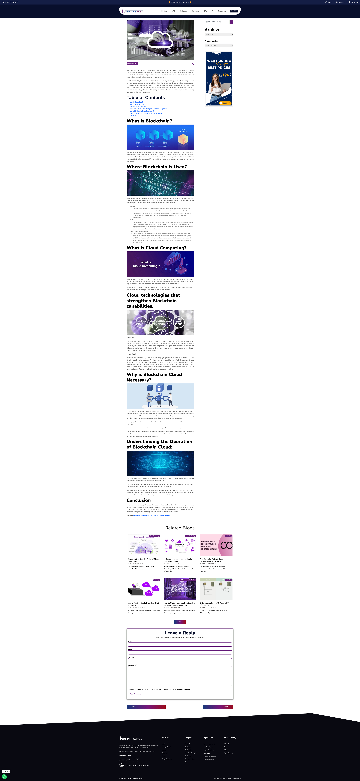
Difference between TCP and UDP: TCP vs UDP (214, 604)
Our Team (188, 747)
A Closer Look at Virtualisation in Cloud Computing (178, 560)
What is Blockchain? (136, 102)
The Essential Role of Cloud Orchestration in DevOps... (212, 560)
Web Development (209, 744)
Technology (156, 536)
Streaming (195, 11)
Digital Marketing (209, 750)
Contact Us (341, 2)
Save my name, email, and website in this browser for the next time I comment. (160, 689)
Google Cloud (166, 747)
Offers (329, 2)
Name (131, 641)
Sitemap (216, 778)
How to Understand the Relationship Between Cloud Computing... (179, 604)
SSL (225, 750)
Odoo (164, 756)
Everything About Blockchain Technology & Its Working (151, 515)
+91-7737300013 (12, 2)
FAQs (186, 762)
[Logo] (138, 738)
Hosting (164, 11)
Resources (222, 11)
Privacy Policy (237, 778)
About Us (187, 744)
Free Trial (234, 11)
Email (131, 649)
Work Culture (189, 750)
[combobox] (217, 22)
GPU (205, 11)
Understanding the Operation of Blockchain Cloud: (146, 113)
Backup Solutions (209, 759)
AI (212, 11)
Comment (132, 665)
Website (131, 657)
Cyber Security (185, 580)
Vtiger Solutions (167, 759)
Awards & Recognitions (192, 753)
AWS (163, 744)
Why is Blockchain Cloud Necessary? (142, 111)
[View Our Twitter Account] (121, 759)
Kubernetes (165, 753)
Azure (164, 750)
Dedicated (183, 11)
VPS (173, 11)
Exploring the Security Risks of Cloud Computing (143, 560)
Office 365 (227, 744)
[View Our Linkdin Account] (137, 759)
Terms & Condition (225, 778)
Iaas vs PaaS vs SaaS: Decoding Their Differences (143, 604)
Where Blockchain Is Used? (139, 104)
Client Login (354, 2)
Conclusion (133, 115)
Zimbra (226, 747)
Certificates (188, 756)
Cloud (151, 536)
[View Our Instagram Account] (129, 759)
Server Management (210, 756)
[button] (180, 622)
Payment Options (190, 759)
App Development (209, 747)
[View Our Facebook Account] (125, 759)
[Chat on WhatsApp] (4, 776)
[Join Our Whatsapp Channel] (133, 759)
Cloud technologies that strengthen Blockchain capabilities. (149, 109)
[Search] (231, 22)
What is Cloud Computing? (138, 106)
